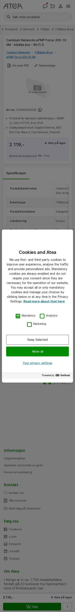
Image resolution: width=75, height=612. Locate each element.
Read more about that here (44, 301)
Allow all (37, 351)
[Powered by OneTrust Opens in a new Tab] (56, 376)
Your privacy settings (37, 363)
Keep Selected (37, 340)
